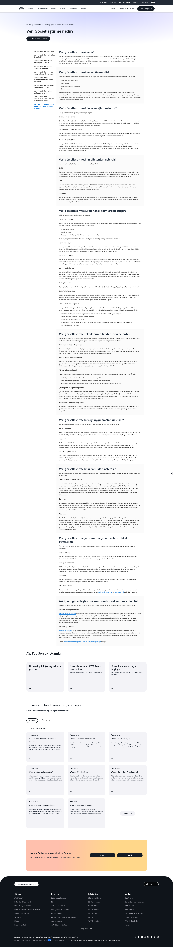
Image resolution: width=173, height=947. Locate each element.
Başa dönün (85, 929)
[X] (135, 937)
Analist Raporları (57, 921)
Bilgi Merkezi (129, 909)
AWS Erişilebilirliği (131, 921)
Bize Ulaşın (129, 898)
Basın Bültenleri (20, 925)
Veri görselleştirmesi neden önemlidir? (44, 56)
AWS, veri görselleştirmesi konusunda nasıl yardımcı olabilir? (44, 106)
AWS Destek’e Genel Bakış (134, 913)
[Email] (158, 937)
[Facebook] (138, 937)
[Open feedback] (171, 473)
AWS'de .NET (92, 906)
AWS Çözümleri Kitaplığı (60, 909)
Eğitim (53, 902)
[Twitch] (148, 937)
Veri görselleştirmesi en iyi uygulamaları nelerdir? (44, 86)
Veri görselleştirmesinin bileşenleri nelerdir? (43, 67)
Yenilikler (17, 917)
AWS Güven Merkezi (58, 906)
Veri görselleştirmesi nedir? (44, 51)
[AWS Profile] (153, 2)
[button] (42, 8)
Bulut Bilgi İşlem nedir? (33, 25)
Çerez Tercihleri (59, 940)
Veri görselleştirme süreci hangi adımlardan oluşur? (43, 73)
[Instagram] (145, 937)
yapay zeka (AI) (119, 592)
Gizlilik (16, 940)
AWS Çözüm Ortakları (59, 925)
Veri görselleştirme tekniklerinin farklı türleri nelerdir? (43, 80)
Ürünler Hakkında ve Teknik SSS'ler (63, 917)
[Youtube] (151, 937)
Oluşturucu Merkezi (95, 898)
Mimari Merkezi (56, 913)
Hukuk (127, 925)
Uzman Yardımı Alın (132, 917)
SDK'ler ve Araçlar (94, 902)
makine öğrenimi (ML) (105, 592)
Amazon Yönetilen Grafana (67, 613)
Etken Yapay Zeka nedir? (22, 906)
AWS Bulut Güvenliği (21, 913)
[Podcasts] (154, 937)
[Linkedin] (142, 937)
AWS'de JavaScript (94, 921)
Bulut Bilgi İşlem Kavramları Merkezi (55, 25)
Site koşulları (26, 940)
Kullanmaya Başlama (58, 898)
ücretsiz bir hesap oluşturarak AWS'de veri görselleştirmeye (82, 641)
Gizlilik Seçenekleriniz (40, 940)
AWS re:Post (129, 906)
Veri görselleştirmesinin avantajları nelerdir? (43, 62)
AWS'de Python (93, 909)
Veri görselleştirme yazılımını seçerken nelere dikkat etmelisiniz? (44, 99)
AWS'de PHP (92, 917)
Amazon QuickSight (65, 630)
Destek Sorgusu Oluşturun (134, 902)
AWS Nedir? (18, 898)
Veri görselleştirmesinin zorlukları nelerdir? (43, 92)
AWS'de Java (92, 913)
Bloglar (17, 921)
